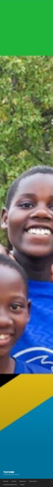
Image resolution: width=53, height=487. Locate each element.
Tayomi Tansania (33, 481)
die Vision (14, 481)
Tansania (22, 484)
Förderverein (23, 481)
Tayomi (8, 472)
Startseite (5, 481)
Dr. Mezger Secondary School (10, 484)
